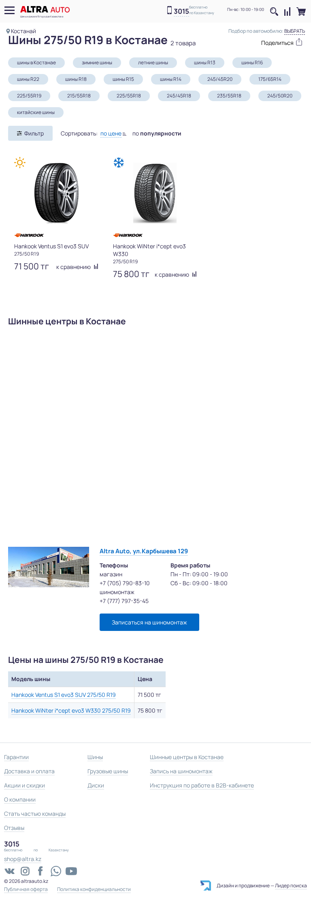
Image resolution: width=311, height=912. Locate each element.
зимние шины (97, 62)
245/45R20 (219, 79)
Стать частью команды (35, 813)
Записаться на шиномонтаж (149, 622)
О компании (20, 799)
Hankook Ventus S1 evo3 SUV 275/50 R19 (63, 694)
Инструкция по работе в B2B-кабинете (202, 785)
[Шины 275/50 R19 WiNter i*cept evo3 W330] (155, 193)
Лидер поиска (291, 885)
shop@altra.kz (22, 859)
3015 (181, 11)
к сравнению (74, 267)
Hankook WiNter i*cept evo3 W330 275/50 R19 (71, 710)
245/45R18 (179, 95)
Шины (95, 757)
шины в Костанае (36, 62)
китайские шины (36, 112)
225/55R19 (29, 95)
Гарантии (16, 757)
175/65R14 (269, 79)
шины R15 (123, 79)
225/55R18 (129, 95)
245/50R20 (279, 95)
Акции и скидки (24, 785)
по (156, 133)
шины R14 (170, 79)
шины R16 (252, 62)
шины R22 (28, 79)
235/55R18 (229, 95)
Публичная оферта (26, 889)
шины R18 (76, 79)
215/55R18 (79, 95)
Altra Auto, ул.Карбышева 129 (144, 551)
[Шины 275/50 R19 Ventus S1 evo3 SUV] (56, 193)
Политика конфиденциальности (94, 889)
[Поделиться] (278, 42)
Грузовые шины (107, 771)
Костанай (23, 31)
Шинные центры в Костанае (187, 757)
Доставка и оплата (29, 771)
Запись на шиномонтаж (181, 771)
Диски (95, 785)
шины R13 (204, 62)
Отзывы (14, 828)
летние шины (153, 62)
